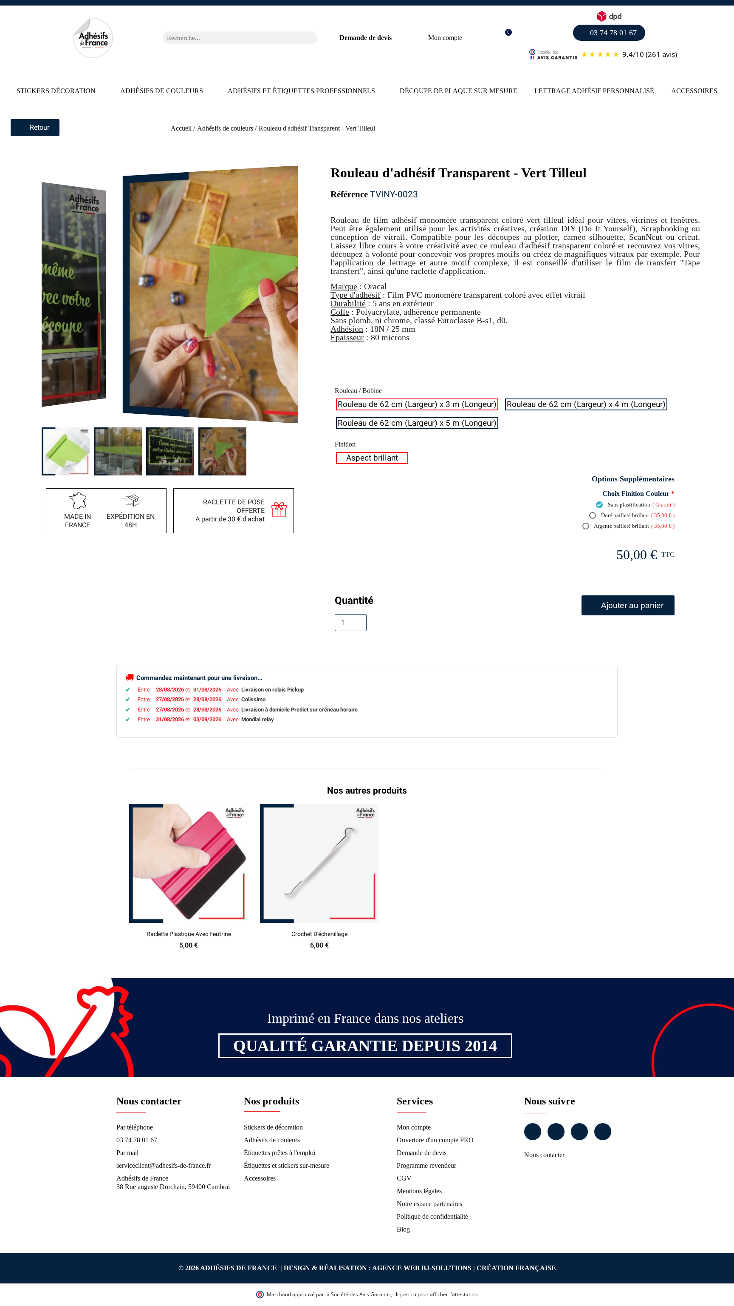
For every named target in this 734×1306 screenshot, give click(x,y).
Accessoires (694, 90)
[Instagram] (556, 1131)
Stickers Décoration (56, 90)
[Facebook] (532, 1131)
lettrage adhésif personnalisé (594, 90)
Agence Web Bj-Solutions (421, 1268)
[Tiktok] (602, 1131)
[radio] (417, 404)
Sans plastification (641, 504)
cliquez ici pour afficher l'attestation (435, 1294)
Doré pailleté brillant (637, 515)
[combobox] (229, 37)
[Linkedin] (579, 1131)
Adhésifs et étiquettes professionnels (301, 90)
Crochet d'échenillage (319, 933)
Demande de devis (365, 37)
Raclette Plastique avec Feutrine (189, 933)
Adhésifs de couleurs (161, 90)
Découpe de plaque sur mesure (458, 90)
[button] (504, 38)
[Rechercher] (311, 37)
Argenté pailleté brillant (634, 526)
